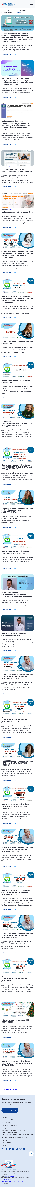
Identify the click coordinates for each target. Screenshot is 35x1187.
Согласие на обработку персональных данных (17, 1134)
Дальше (8, 1089)
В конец (15, 1089)
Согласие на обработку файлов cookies (14, 1137)
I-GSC (8, 166)
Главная (3, 10)
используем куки (10, 1102)
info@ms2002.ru (9, 1176)
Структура (4, 1140)
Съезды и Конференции (9, 1128)
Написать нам (6, 1142)
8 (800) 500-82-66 (6, 1179)
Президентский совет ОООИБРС (17, 10)
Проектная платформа (9, 1125)
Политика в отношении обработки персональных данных (13, 1131)
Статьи (3, 1145)
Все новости (5, 1122)
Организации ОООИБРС (9, 1120)
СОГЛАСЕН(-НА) (10, 1110)
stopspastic (10, 209)
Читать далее (8, 54)
